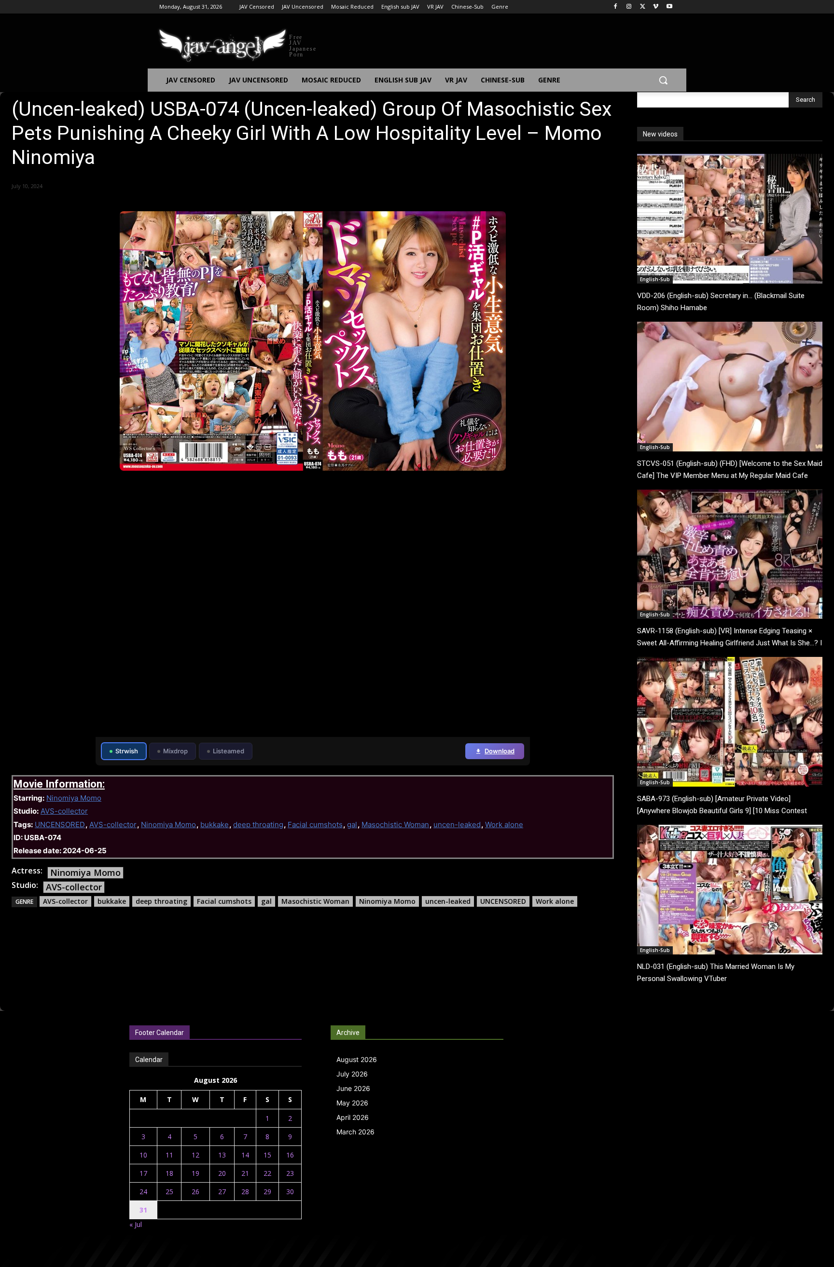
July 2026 (352, 1074)
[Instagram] (629, 7)
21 (245, 1173)
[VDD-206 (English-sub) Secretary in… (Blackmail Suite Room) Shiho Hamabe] (729, 219)
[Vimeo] (655, 7)
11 (169, 1154)
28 (245, 1191)
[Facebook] (615, 7)
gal (352, 824)
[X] (642, 7)
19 (195, 1173)
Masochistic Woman (395, 824)
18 (169, 1173)
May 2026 (352, 1103)
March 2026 (355, 1132)
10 (143, 1154)
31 (143, 1209)
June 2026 (353, 1088)
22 (267, 1173)
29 (267, 1191)
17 (143, 1173)
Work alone (504, 824)
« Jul (135, 1224)
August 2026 (356, 1059)
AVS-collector (64, 811)
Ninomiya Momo (73, 798)
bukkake (214, 824)
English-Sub (655, 279)
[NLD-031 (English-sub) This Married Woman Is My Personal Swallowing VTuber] (729, 889)
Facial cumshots (315, 824)
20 (222, 1173)
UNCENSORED (60, 824)
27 (222, 1191)
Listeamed (228, 751)
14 (245, 1154)
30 (290, 1191)
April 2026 (352, 1117)
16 (290, 1154)
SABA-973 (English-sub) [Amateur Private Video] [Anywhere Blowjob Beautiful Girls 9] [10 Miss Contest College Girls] (722, 810)
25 (169, 1191)
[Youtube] (669, 7)
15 (267, 1154)
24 (143, 1191)
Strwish (126, 751)
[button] (663, 80)
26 (195, 1191)
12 (195, 1154)
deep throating (258, 824)
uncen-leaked (457, 824)
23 (290, 1173)
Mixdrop (175, 751)
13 (222, 1154)
